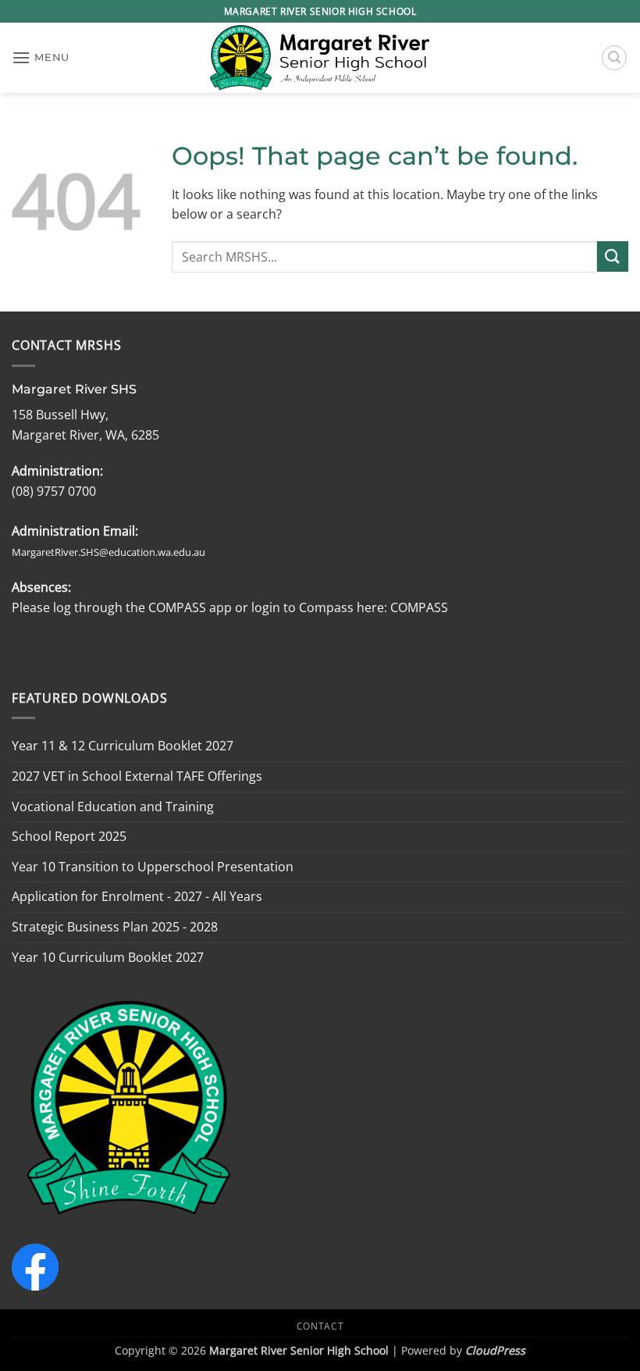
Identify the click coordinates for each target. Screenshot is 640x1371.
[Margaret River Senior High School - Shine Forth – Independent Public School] (320, 58)
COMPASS (417, 607)
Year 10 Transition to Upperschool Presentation (152, 866)
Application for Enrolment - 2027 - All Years (137, 896)
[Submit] (612, 256)
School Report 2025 (69, 836)
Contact (320, 1326)
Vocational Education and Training (113, 806)
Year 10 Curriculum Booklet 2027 (108, 957)
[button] (40, 57)
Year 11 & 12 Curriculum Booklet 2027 (122, 745)
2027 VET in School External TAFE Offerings (137, 776)
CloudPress (495, 1350)
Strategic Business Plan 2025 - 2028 (115, 926)
